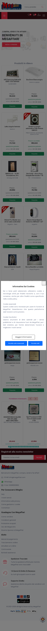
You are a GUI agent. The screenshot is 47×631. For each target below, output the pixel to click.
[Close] (44, 283)
